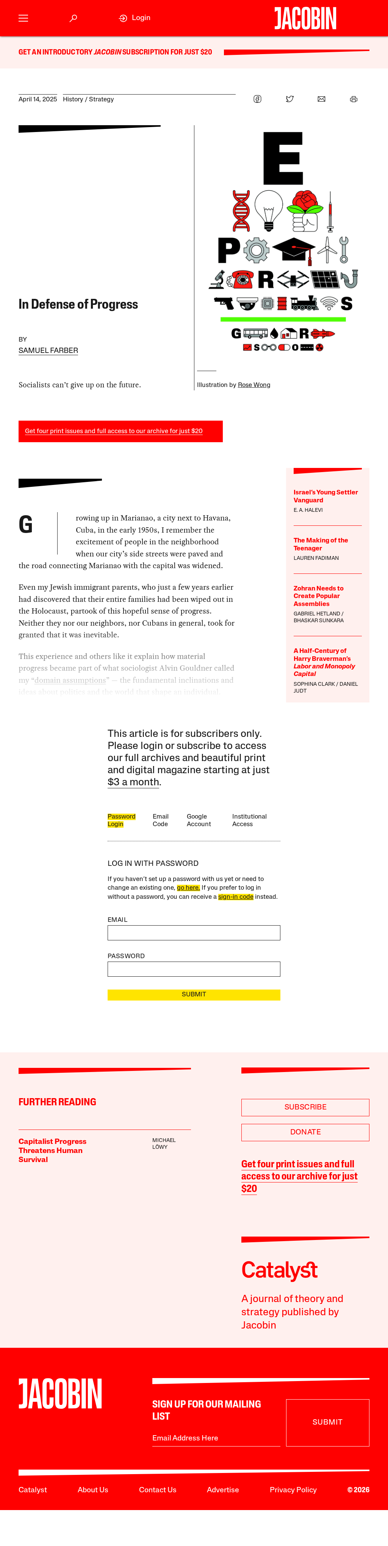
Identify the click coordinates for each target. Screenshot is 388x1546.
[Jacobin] (305, 18)
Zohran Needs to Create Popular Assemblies (319, 597)
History (73, 99)
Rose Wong (254, 385)
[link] (134, 18)
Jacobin (107, 52)
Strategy (101, 99)
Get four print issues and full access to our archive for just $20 (114, 431)
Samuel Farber (48, 351)
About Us (93, 1490)
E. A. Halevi (308, 510)
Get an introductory (56, 52)
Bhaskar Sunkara (319, 621)
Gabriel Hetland (317, 614)
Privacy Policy (293, 1490)
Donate (305, 1132)
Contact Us (158, 1490)
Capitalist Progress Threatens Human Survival (52, 1151)
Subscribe (306, 1107)
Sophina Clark (314, 684)
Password (126, 956)
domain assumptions (70, 680)
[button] (23, 18)
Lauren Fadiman (316, 558)
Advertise (223, 1490)
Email (117, 920)
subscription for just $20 (166, 52)
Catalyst (33, 1490)
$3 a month (133, 783)
